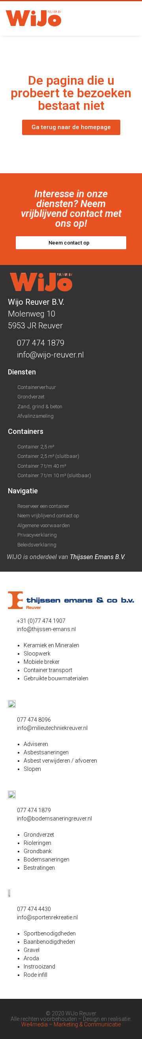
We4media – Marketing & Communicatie (71, 1024)
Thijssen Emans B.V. (97, 557)
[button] (128, 18)
